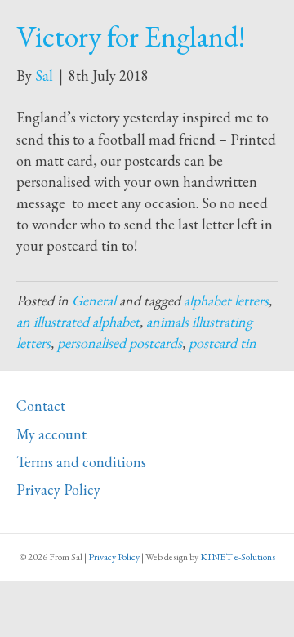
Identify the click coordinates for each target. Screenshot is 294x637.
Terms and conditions (81, 461)
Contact (40, 405)
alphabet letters (226, 300)
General (94, 300)
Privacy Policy (58, 489)
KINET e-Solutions (237, 557)
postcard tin (222, 342)
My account (51, 434)
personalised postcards (119, 342)
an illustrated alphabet (78, 321)
